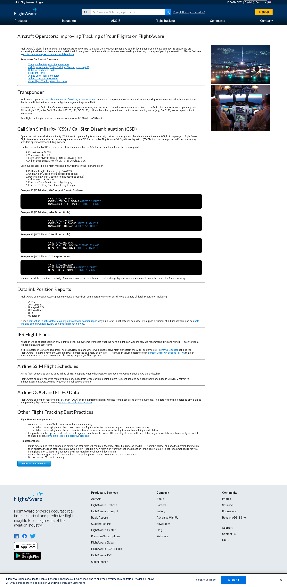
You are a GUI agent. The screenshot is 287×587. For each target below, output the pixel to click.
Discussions (229, 511)
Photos (226, 498)
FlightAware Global (168, 350)
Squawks (228, 505)
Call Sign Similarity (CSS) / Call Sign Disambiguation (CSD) (59, 67)
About (160, 498)
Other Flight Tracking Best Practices (47, 81)
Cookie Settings (206, 579)
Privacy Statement (73, 582)
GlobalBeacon (99, 561)
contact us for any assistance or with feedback (48, 54)
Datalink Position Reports (41, 70)
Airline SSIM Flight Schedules (44, 75)
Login (39, 2)
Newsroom (163, 523)
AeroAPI (96, 498)
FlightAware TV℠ (101, 555)
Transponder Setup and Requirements (48, 64)
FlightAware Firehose (104, 505)
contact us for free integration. (75, 402)
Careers (161, 505)
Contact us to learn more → (34, 463)
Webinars (162, 536)
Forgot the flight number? (189, 12)
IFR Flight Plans (36, 73)
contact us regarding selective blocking (67, 436)
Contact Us (229, 534)
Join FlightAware (24, 2)
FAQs (225, 540)
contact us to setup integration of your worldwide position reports (64, 321)
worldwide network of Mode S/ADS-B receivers (71, 99)
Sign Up (264, 11)
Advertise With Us (167, 517)
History (161, 511)
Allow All (233, 579)
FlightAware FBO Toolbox (106, 548)
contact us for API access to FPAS (166, 352)
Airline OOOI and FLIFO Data (43, 78)
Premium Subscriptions (105, 536)
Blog (159, 530)
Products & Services (104, 492)
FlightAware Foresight (104, 511)
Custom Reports (101, 523)
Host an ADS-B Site (234, 517)
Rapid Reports (100, 517)
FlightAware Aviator (103, 530)
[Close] (280, 579)
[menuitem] (20, 21)
